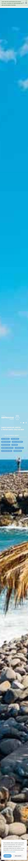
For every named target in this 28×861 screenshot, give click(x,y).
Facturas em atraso (6, 450)
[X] (23, 422)
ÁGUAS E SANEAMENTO (17, 441)
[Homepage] (10, 417)
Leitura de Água (19, 447)
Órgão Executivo (6, 441)
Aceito (7, 856)
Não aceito (18, 856)
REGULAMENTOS (15, 438)
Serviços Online (5, 444)
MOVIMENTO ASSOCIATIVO (7, 447)
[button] (23, 3)
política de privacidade (9, 852)
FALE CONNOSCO (5, 438)
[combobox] (14, 435)
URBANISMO (14, 444)
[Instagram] (26, 422)
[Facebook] (21, 422)
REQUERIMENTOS (17, 450)
